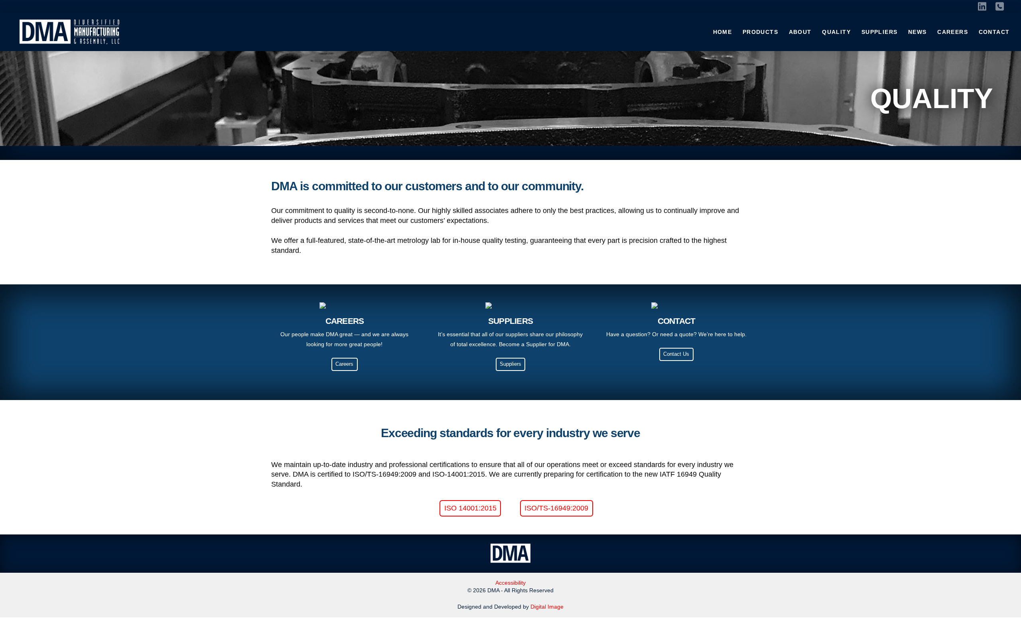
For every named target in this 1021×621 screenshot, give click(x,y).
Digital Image (547, 606)
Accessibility (510, 583)
